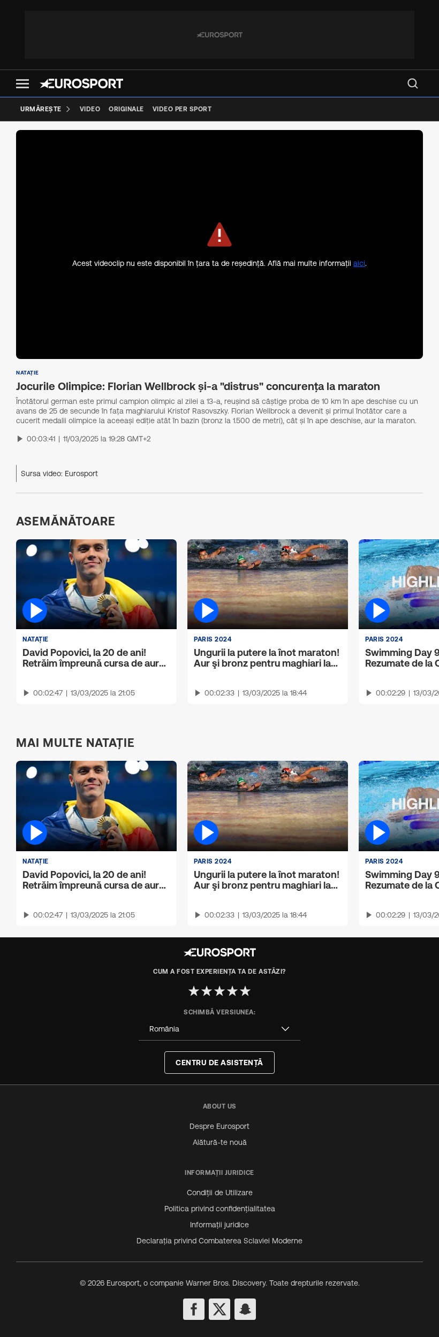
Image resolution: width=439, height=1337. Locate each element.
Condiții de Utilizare (220, 1192)
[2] (206, 990)
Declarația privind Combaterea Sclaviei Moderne (219, 1240)
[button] (22, 83)
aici (359, 263)
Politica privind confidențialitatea (219, 1208)
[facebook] (194, 1309)
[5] (245, 990)
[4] (232, 990)
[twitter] (219, 1309)
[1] (193, 990)
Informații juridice (219, 1224)
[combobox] (219, 1029)
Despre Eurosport (219, 1126)
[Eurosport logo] (81, 83)
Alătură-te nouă (220, 1142)
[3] (219, 990)
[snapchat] (245, 1309)
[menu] (413, 83)
